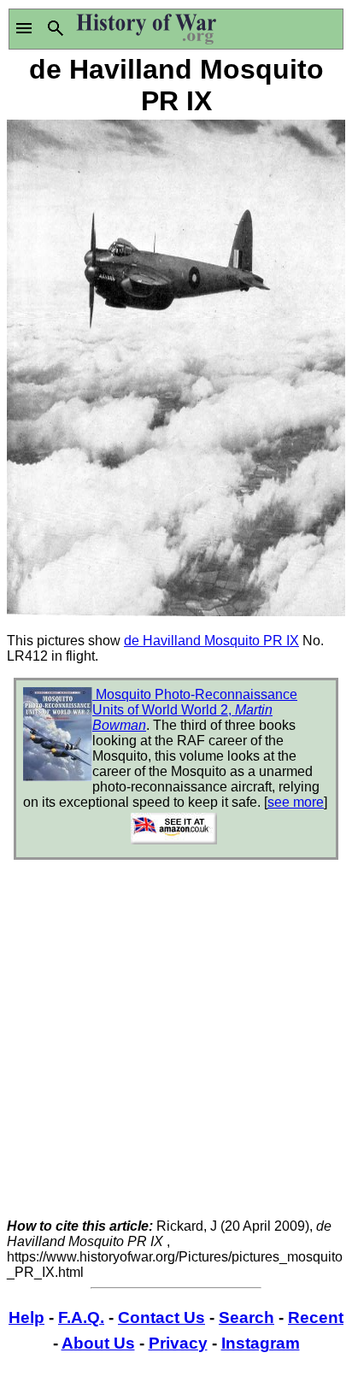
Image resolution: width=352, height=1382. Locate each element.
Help (26, 1317)
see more (295, 802)
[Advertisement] (176, 1043)
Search (246, 1317)
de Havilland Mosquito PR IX (211, 640)
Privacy (178, 1343)
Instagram (260, 1343)
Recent (315, 1317)
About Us (98, 1343)
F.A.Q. (81, 1317)
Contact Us (161, 1317)
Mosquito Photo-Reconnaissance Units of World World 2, (194, 709)
